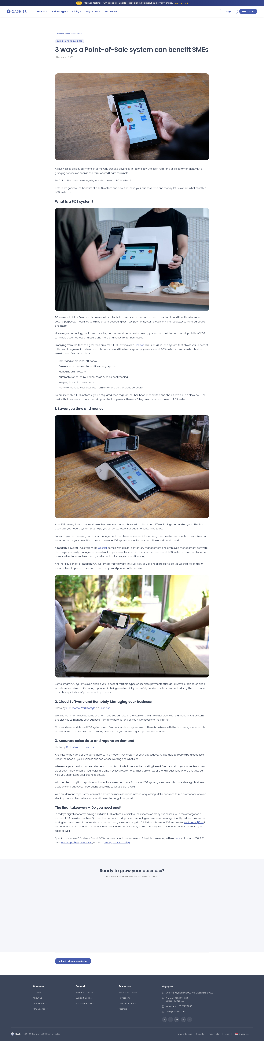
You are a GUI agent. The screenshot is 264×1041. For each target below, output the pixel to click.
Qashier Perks (40, 1003)
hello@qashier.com (175, 1011)
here (177, 838)
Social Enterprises (85, 1003)
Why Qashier (92, 11)
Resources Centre (128, 992)
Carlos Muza (72, 747)
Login (229, 11)
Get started (248, 11)
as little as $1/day (194, 822)
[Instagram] (170, 1019)
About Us (37, 997)
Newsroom (124, 997)
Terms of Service (184, 1034)
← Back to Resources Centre (68, 33)
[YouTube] (189, 1019)
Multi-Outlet (111, 11)
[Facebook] (164, 1019)
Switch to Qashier (85, 992)
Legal (227, 1034)
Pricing (75, 11)
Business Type (59, 11)
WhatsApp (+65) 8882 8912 (76, 842)
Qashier (139, 345)
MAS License (39, 1008)
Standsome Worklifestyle (80, 708)
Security (200, 1034)
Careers (37, 992)
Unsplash (104, 708)
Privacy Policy (214, 1034)
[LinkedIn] (176, 1019)
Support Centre (84, 997)
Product (41, 11)
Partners (123, 1008)
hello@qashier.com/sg (117, 842)
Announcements (127, 1003)
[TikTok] (183, 1019)
